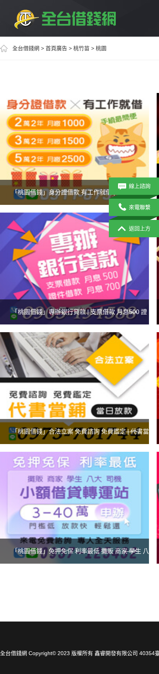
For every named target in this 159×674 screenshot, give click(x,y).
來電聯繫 (140, 207)
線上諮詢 (140, 186)
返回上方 (140, 228)
